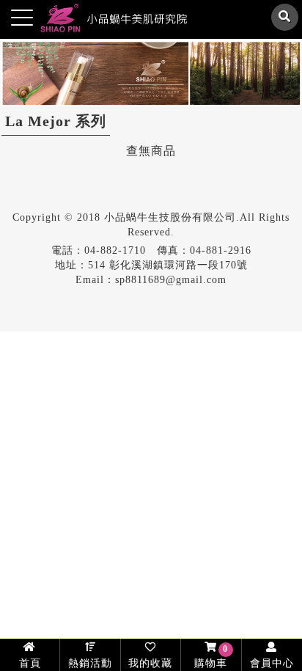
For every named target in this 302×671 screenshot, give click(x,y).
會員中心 (272, 663)
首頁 (30, 663)
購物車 (211, 656)
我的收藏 (150, 663)
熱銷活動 (90, 663)
